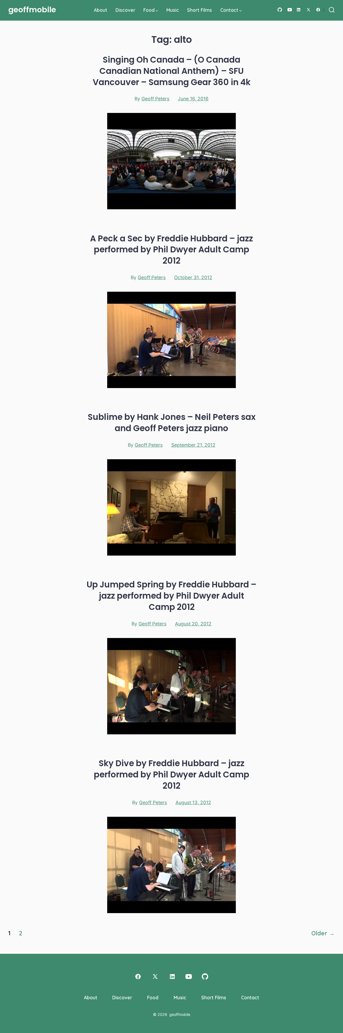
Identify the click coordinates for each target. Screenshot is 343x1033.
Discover (125, 10)
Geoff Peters (155, 98)
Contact (229, 10)
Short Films (199, 10)
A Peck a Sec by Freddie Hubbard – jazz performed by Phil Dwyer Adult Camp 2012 (171, 250)
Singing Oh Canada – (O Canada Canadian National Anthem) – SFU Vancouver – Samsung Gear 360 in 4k (172, 71)
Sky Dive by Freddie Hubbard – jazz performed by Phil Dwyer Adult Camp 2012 (171, 774)
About (100, 10)
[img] (157, 11)
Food (149, 10)
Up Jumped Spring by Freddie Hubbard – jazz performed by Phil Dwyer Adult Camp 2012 (171, 596)
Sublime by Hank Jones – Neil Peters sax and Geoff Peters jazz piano (172, 422)
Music (172, 10)
